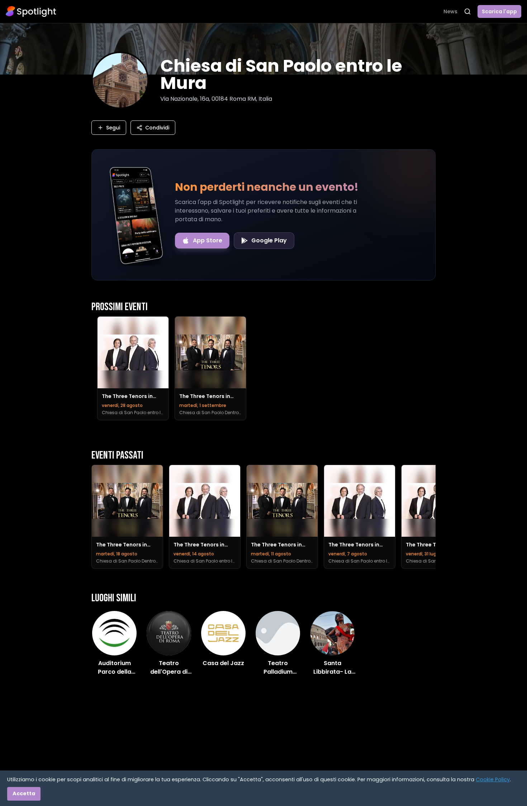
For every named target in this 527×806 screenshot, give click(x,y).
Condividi (157, 127)
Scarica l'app (499, 11)
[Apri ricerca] (467, 11)
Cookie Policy (493, 779)
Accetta (24, 793)
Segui (113, 127)
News (450, 11)
